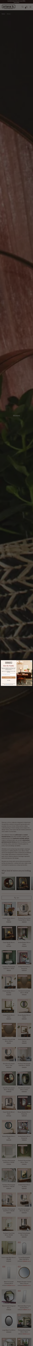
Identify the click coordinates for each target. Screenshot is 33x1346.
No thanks (8, 680)
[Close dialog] (31, 661)
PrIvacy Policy (7, 684)
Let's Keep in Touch (9, 677)
